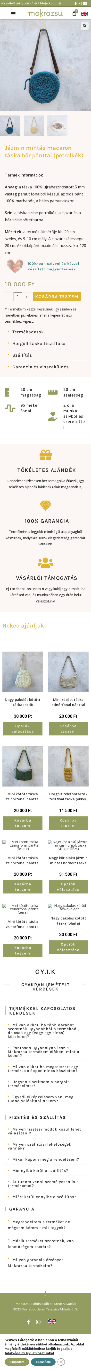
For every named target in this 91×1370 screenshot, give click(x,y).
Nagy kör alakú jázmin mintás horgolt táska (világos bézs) (68, 860)
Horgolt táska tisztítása (39, 343)
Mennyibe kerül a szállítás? (40, 1170)
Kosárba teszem (57, 296)
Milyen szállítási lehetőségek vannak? (39, 1146)
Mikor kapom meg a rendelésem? (45, 1159)
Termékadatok (28, 332)
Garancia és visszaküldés (40, 367)
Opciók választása (22, 729)
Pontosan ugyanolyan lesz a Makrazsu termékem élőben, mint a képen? (43, 1051)
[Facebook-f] (75, 3)
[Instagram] (80, 3)
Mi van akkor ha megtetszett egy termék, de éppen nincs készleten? (43, 1068)
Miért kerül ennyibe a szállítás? (44, 1196)
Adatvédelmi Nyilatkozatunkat (29, 1353)
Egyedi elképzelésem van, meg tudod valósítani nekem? (41, 1099)
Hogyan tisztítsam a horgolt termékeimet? (38, 1083)
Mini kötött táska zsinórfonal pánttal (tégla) (23, 923)
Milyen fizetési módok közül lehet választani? (44, 1131)
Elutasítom (43, 1362)
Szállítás (22, 355)
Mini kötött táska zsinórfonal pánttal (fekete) (23, 860)
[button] (13, 13)
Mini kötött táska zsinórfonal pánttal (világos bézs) (68, 701)
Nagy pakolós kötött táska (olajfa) (68, 920)
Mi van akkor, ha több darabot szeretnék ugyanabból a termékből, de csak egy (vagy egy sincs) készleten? (43, 1031)
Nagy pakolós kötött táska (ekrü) (23, 701)
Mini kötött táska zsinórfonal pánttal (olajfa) (23, 796)
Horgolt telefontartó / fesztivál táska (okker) (68, 796)
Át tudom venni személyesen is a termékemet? (43, 1183)
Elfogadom (16, 1362)
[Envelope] (85, 3)
